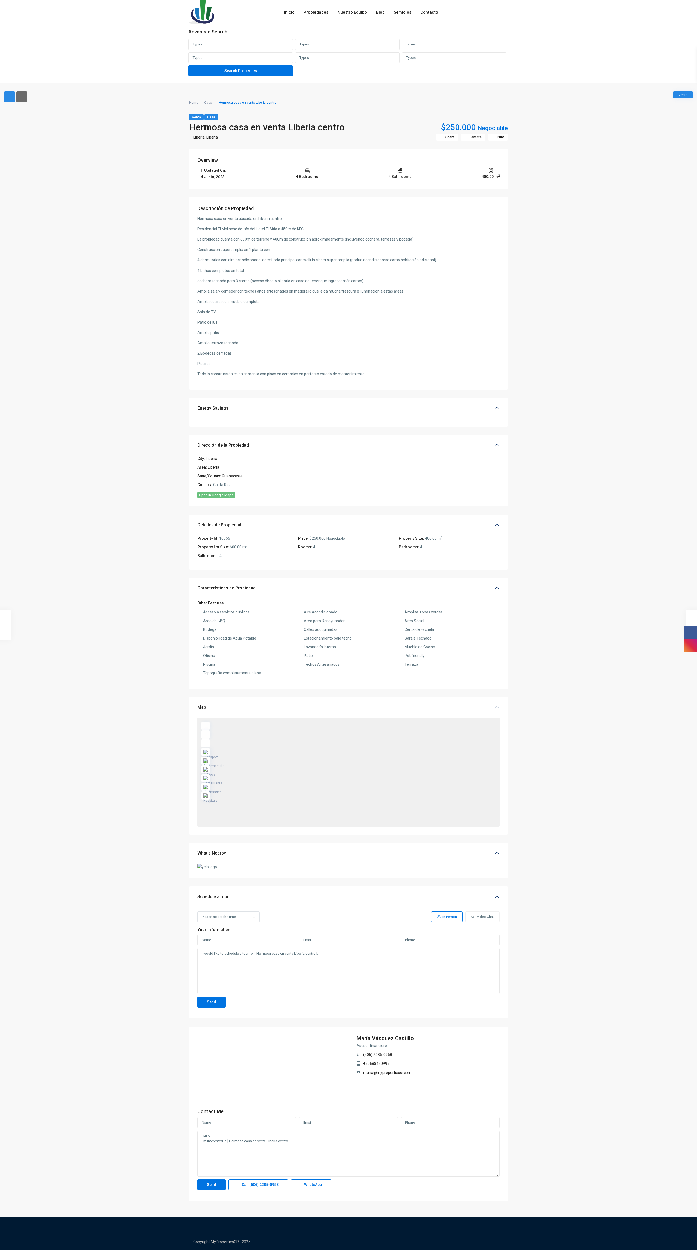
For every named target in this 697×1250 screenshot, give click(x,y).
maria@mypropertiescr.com (387, 1072)
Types (197, 44)
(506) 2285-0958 (377, 1054)
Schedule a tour (213, 896)
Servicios (402, 12)
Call (260, 1185)
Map (201, 707)
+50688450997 (376, 1063)
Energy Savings (212, 408)
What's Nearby (211, 853)
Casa (208, 103)
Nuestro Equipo (352, 12)
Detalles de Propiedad (219, 524)
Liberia (199, 137)
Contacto (429, 12)
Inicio (289, 12)
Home (193, 103)
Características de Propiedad (226, 588)
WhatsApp (312, 1185)
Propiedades (316, 12)
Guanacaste (232, 476)
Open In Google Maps (216, 495)
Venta (196, 117)
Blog (380, 12)
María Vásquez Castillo (385, 1038)
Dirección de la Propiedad (223, 445)
